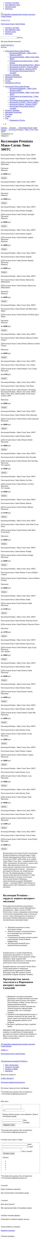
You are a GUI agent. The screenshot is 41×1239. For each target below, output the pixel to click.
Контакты (9, 9)
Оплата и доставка (12, 3)
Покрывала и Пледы (13, 83)
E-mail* (30, 1147)
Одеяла (8, 81)
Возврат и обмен (11, 1069)
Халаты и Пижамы (12, 75)
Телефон (26, 1122)
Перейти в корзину (8, 1230)
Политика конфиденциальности (13, 1082)
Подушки (8, 79)
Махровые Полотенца (13, 77)
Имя (24, 1120)
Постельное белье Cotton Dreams (17, 51)
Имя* (30, 1144)
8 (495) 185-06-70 (7, 45)
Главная (4, 128)
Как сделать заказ (11, 1065)
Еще (6, 118)
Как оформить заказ (12, 5)
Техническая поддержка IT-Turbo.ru (14, 1061)
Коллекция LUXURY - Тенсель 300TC (24, 67)
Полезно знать (10, 7)
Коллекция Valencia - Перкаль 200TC (23, 69)
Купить (4, 178)
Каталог (12, 128)
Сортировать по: (7, 134)
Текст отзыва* (27, 1151)
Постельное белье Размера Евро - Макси (25, 65)
